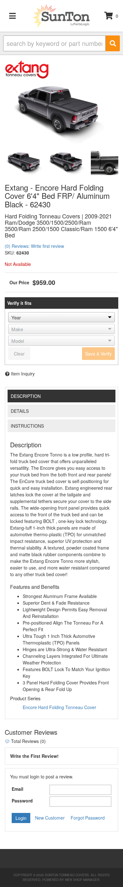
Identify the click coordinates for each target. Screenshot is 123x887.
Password (22, 800)
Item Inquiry (23, 373)
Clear (19, 353)
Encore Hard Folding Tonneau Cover (59, 707)
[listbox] (61, 317)
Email (17, 789)
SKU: (10, 252)
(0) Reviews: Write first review (34, 246)
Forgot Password (88, 818)
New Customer (50, 818)
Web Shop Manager (82, 880)
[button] (61, 43)
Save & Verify (98, 353)
